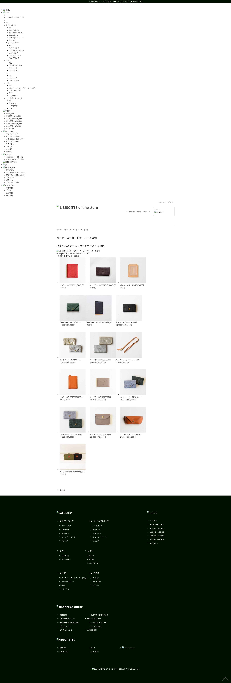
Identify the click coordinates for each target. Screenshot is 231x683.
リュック (12, 40)
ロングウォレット (15, 65)
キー (64, 550)
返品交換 (9, 180)
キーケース (13, 78)
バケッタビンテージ (13, 136)
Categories (131, 212)
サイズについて (96, 626)
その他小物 (13, 105)
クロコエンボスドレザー (15, 139)
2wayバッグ (13, 35)
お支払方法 (10, 177)
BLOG (93, 647)
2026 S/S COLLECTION (15, 17)
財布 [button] (7, 60)
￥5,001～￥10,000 (13, 116)
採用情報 (9, 188)
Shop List (146, 211)
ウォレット (13, 68)
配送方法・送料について (15, 175)
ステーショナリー (15, 90)
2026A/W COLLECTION (15, 159)
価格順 (60, 256)
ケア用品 (12, 103)
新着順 (76, 256)
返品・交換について (94, 618)
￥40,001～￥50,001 (14, 126)
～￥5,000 (10, 113)
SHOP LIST (64, 651)
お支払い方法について (67, 618)
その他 (8, 151)
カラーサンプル (65, 626)
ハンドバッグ (14, 30)
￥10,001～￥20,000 (14, 118)
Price (139, 212)
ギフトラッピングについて (16, 172)
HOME (59, 230)
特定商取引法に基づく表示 (69, 622)
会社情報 (9, 195)
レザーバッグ (68, 521)
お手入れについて (12, 182)
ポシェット (65, 529)
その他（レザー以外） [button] (14, 98)
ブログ (8, 190)
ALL (7, 22)
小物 (64, 572)
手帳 (10, 93)
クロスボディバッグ (16, 32)
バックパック (14, 58)
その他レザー (11, 144)
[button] (6, 12)
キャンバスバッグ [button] (12, 43)
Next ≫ (62, 490)
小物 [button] (7, 83)
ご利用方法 (10, 170)
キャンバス (10, 146)
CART (172, 202)
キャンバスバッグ (101, 521)
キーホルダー (14, 80)
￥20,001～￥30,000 (14, 121)
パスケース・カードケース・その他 (22, 88)
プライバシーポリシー (98, 622)
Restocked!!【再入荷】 (15, 157)
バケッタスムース (12, 141)
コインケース (14, 70)
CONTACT (162, 202)
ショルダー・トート (16, 37)
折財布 (91, 559)
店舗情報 (9, 193)
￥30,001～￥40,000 (14, 123)
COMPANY (95, 651)
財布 (92, 550)
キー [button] (7, 73)
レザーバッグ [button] (11, 25)
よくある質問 (92, 630)
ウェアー (12, 108)
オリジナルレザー (12, 134)
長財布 (91, 555)
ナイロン (9, 149)
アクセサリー (14, 95)
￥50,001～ (10, 128)
